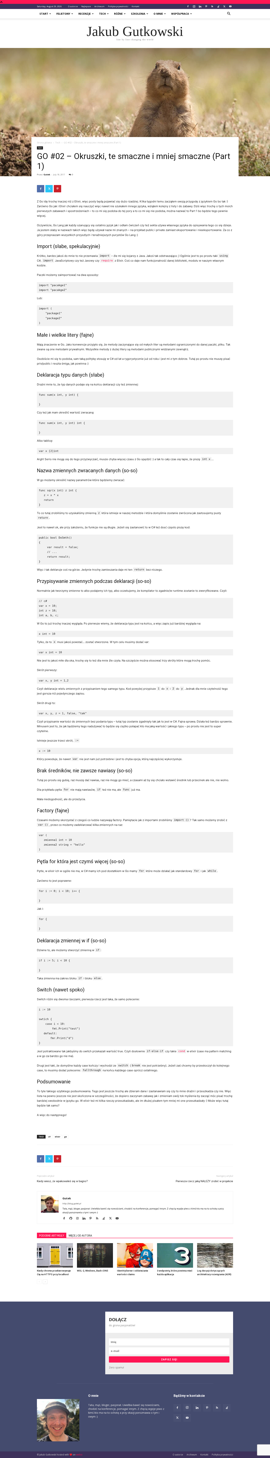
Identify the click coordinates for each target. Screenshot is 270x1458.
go (65, 1136)
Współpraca (180, 13)
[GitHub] (72, 1218)
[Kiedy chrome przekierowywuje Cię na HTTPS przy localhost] (55, 1255)
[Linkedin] (200, 6)
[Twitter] (224, 6)
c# (49, 1136)
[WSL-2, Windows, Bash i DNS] (95, 1255)
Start (43, 13)
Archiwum (99, 6)
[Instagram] (194, 6)
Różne (118, 13)
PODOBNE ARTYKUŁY (51, 1235)
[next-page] (45, 1281)
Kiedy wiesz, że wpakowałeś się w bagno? (62, 1181)
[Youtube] (230, 6)
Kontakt (135, 6)
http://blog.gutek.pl (71, 1203)
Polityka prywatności (118, 6)
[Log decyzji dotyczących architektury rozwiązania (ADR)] (215, 1255)
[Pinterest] (206, 6)
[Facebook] (188, 6)
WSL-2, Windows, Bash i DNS (92, 1270)
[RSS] (212, 6)
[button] (228, 14)
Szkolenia (138, 13)
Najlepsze (86, 6)
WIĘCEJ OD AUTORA (80, 1235)
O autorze (73, 6)
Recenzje (84, 13)
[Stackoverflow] (218, 6)
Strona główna (44, 142)
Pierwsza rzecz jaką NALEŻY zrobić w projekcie (204, 1181)
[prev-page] (39, 1281)
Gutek (47, 174)
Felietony (63, 13)
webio (79, 1454)
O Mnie (158, 13)
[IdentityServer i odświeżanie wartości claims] (135, 1255)
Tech (102, 13)
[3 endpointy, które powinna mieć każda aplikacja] (175, 1255)
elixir (57, 1136)
